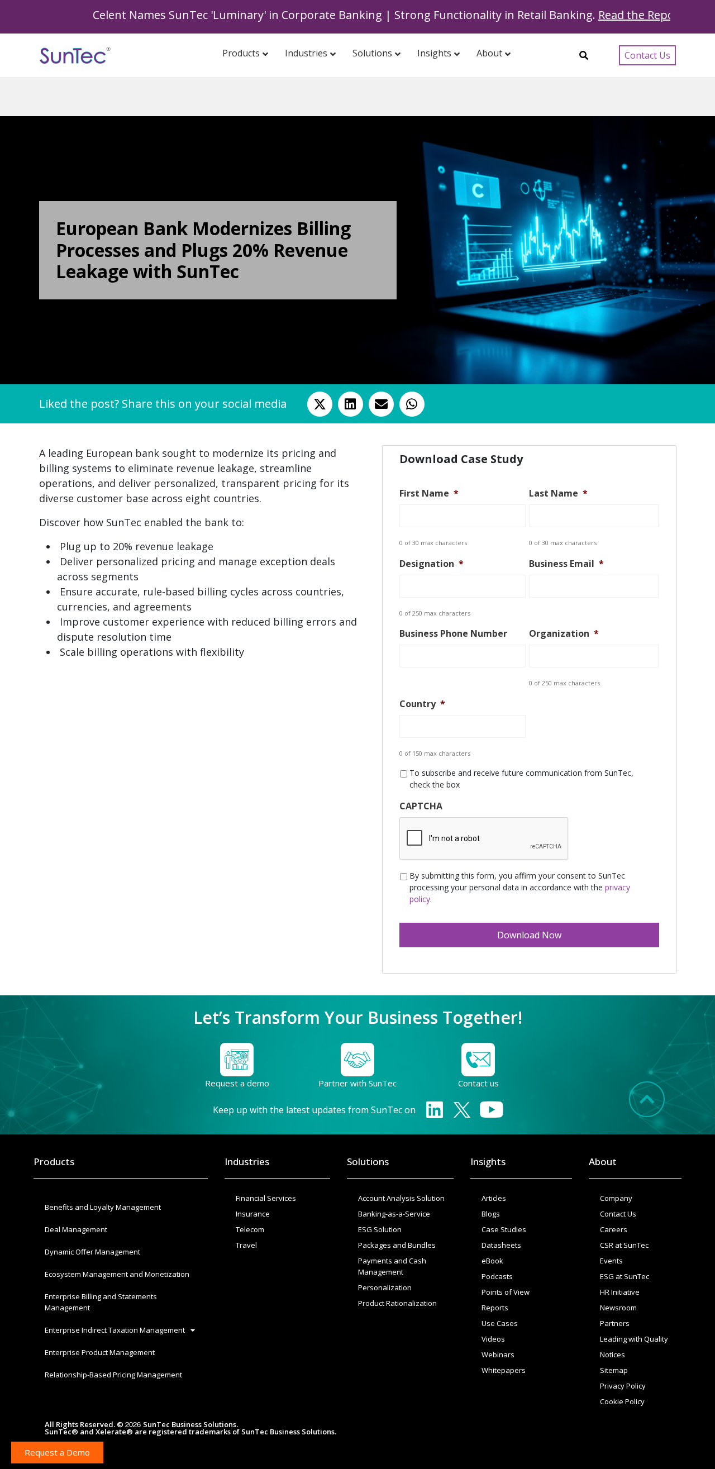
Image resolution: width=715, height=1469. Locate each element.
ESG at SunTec (624, 1276)
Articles (494, 1198)
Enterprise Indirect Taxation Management (115, 1330)
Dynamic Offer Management (92, 1252)
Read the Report (612, 14)
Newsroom (618, 1308)
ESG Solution (380, 1229)
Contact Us (618, 1214)
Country (422, 704)
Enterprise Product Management (100, 1352)
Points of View (506, 1292)
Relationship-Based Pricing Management (113, 1375)
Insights (488, 1161)
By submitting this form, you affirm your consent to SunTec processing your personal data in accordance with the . (519, 887)
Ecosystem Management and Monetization (117, 1274)
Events (611, 1261)
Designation (431, 564)
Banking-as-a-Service (394, 1214)
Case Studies (504, 1229)
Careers (613, 1229)
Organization (564, 634)
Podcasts (497, 1276)
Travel (246, 1245)
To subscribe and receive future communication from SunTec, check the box (521, 778)
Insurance (253, 1214)
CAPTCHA (420, 806)
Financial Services (266, 1198)
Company (616, 1198)
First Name (429, 493)
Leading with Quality (634, 1339)
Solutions (368, 1161)
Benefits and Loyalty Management (103, 1207)
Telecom (250, 1229)
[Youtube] (492, 1109)
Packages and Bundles (397, 1245)
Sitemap (614, 1370)
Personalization (385, 1287)
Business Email (566, 564)
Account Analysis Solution (401, 1198)
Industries (247, 1161)
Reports (495, 1308)
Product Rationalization (397, 1303)
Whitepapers (504, 1370)
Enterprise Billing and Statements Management (101, 1302)
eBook (492, 1261)
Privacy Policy (623, 1386)
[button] (319, 404)
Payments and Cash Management (392, 1266)
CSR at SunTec (624, 1245)
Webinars (498, 1354)
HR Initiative (620, 1292)
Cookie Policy (622, 1401)
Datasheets (501, 1245)
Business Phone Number (453, 634)
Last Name (558, 493)
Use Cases (500, 1323)
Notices (612, 1354)
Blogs (491, 1214)
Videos (493, 1339)
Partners (615, 1323)
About (603, 1161)
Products (54, 1161)
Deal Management (76, 1229)
